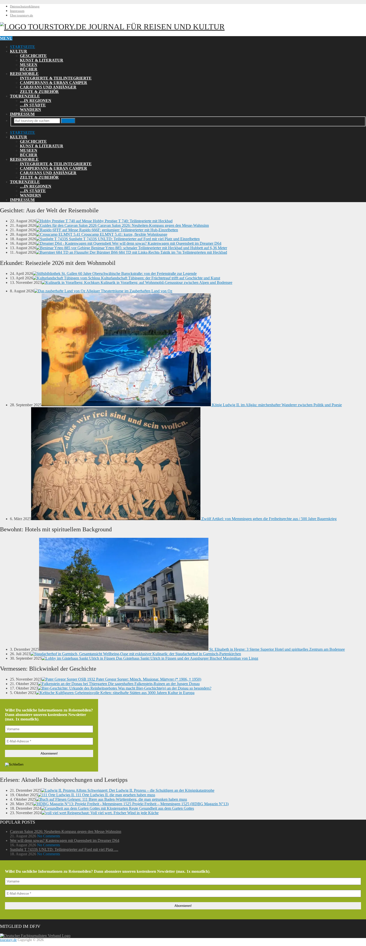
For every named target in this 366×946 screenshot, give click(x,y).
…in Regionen (35, 100)
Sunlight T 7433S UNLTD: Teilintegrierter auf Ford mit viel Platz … (64, 849)
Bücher (28, 69)
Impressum (17, 11)
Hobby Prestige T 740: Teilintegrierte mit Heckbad (132, 221)
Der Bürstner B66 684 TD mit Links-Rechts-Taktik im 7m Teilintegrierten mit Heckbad (158, 252)
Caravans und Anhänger (48, 87)
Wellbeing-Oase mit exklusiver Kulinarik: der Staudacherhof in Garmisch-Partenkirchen (171, 654)
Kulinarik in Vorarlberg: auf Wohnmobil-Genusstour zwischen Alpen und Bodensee (166, 282)
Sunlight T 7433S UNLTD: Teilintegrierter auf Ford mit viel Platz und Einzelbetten (134, 239)
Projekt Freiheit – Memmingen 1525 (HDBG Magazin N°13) (180, 804)
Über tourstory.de (21, 15)
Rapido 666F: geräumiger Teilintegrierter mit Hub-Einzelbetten (128, 230)
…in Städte (33, 105)
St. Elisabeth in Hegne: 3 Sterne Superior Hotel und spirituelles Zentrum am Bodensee (276, 649)
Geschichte (33, 56)
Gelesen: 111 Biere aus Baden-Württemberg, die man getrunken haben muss (126, 799)
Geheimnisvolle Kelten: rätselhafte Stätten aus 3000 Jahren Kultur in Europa (134, 693)
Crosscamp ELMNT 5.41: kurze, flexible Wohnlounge (123, 234)
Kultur (18, 51)
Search (68, 121)
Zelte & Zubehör (39, 91)
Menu (6, 38)
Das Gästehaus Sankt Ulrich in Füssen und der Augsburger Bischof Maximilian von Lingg (186, 658)
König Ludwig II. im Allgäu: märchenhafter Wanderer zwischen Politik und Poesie (276, 405)
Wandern (30, 109)
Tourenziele (25, 96)
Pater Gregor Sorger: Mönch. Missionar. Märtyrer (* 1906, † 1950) (148, 679)
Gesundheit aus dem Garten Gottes (166, 808)
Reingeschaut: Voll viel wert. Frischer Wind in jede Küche (112, 813)
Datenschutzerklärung (25, 6)
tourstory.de (125, 26)
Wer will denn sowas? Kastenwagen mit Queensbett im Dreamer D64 (166, 243)
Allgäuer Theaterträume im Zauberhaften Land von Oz (128, 291)
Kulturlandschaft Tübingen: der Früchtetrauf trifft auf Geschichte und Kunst (160, 278)
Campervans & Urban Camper (53, 82)
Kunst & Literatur (41, 60)
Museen (28, 65)
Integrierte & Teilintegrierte (56, 78)
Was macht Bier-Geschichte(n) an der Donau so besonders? (164, 688)
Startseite (22, 47)
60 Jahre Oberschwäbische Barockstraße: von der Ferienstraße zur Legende (137, 273)
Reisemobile (24, 74)
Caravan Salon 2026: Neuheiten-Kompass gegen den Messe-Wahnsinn (153, 225)
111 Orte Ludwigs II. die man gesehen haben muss (115, 795)
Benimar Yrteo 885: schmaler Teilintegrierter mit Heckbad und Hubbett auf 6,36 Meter (158, 248)
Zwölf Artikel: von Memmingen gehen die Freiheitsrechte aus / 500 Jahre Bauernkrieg (268, 519)
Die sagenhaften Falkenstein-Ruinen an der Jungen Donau (153, 684)
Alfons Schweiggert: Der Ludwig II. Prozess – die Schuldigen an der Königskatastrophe (144, 790)
